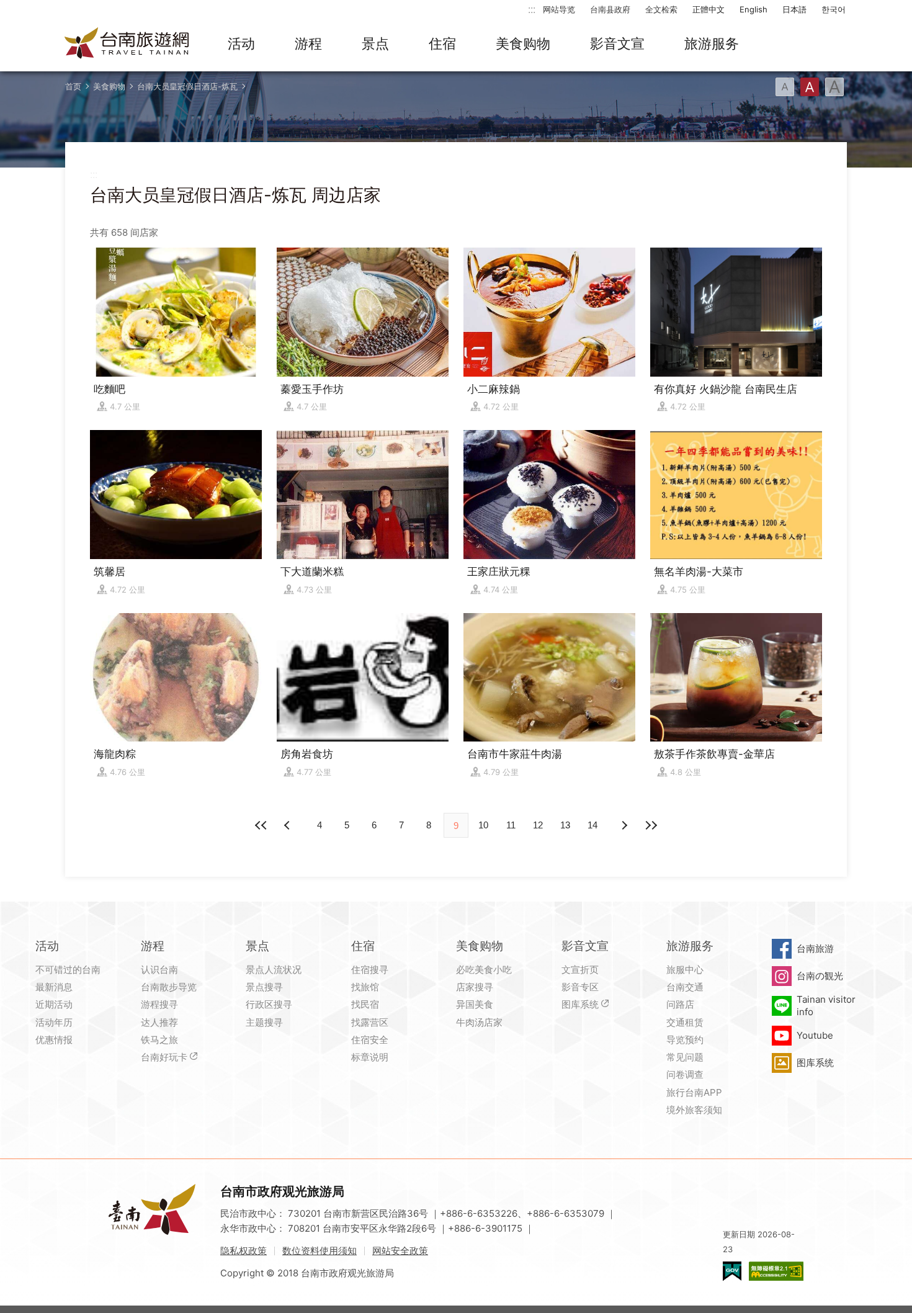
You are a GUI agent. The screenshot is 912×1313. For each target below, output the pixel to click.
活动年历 (54, 1022)
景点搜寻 (264, 987)
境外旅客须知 (694, 1110)
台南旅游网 (127, 44)
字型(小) (785, 87)
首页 (73, 86)
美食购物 (523, 43)
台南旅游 (815, 948)
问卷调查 (685, 1074)
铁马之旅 (159, 1040)
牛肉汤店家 (479, 1022)
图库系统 (580, 1004)
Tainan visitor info (826, 1005)
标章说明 (369, 1057)
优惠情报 (54, 1040)
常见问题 (685, 1057)
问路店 (680, 1004)
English (753, 9)
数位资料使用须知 (319, 1251)
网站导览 (559, 9)
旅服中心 (685, 969)
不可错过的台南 (68, 969)
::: (531, 9)
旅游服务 (711, 43)
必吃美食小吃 (484, 969)
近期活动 (54, 1004)
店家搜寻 (474, 987)
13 (565, 825)
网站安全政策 (400, 1251)
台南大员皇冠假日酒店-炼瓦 (187, 86)
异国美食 (474, 1004)
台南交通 (685, 987)
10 (483, 825)
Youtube (815, 1035)
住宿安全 (369, 1040)
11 (511, 825)
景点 (375, 43)
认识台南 (159, 969)
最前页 (261, 825)
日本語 (794, 9)
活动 (241, 43)
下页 (288, 825)
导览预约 (685, 1040)
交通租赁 (685, 1022)
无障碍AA (776, 1271)
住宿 (442, 43)
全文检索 (661, 9)
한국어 (833, 9)
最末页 (650, 825)
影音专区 (580, 987)
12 (538, 825)
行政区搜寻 (269, 1004)
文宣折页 (580, 969)
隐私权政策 (243, 1251)
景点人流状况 (274, 969)
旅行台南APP (694, 1092)
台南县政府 (610, 9)
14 (592, 825)
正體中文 (708, 9)
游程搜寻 (159, 1004)
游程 (308, 43)
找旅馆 (365, 987)
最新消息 (54, 987)
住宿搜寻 (369, 969)
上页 (623, 825)
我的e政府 (732, 1271)
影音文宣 (617, 43)
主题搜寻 (264, 1022)
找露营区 (369, 1022)
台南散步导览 (169, 987)
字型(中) (809, 87)
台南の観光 (820, 976)
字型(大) (834, 87)
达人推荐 (159, 1022)
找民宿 (365, 1004)
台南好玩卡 (164, 1057)
